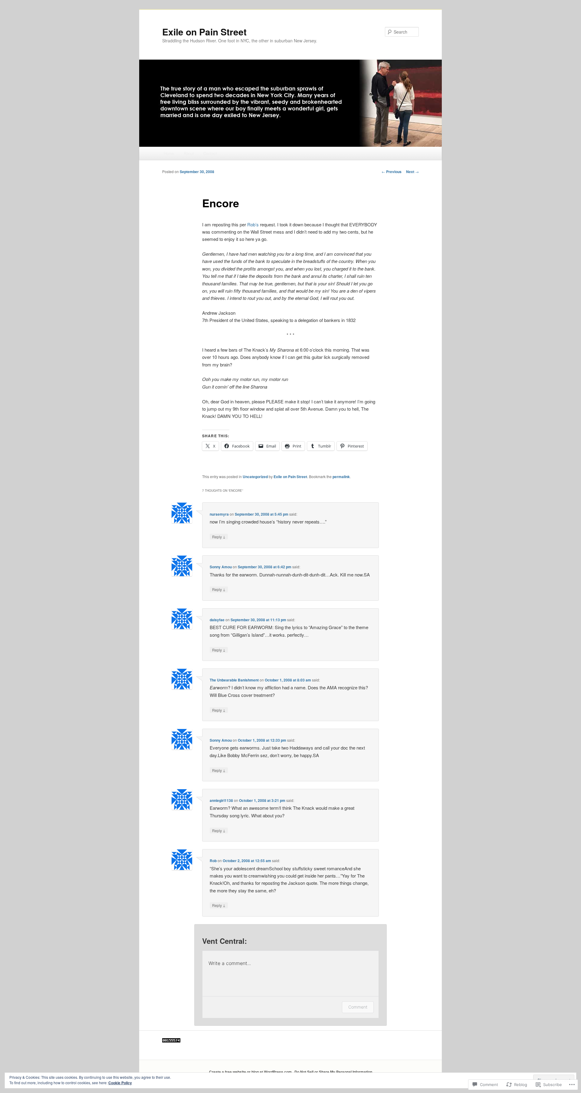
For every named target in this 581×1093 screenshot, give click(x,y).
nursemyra (219, 514)
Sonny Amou (221, 566)
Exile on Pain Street (204, 31)
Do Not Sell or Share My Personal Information (333, 1072)
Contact (210, 153)
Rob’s (253, 224)
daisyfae (217, 619)
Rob (213, 860)
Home (169, 153)
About (189, 153)
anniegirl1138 (221, 800)
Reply (218, 536)
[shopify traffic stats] (171, 1041)
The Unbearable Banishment (234, 680)
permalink (341, 476)
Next (412, 171)
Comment (357, 1006)
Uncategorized (255, 476)
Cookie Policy (120, 1082)
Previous (392, 171)
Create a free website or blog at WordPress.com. (251, 1072)
